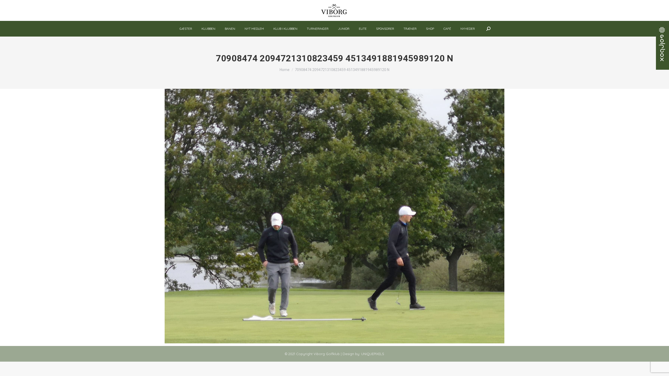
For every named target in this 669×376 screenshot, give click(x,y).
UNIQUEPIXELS (372, 354)
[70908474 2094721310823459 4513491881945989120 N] (334, 216)
